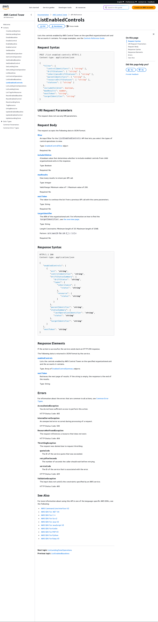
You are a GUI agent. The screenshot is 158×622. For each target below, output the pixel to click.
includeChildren (53, 88)
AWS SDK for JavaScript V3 (52, 525)
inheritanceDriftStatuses (61, 74)
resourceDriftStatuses (60, 80)
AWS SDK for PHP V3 (49, 532)
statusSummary (58, 310)
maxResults (50, 91)
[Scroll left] (27, 7)
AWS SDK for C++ (48, 515)
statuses (52, 82)
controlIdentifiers (58, 69)
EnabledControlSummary (62, 368)
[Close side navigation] (31, 15)
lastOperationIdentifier (68, 313)
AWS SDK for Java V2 (50, 522)
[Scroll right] (87, 7)
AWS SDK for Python (49, 535)
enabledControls (53, 266)
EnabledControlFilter (53, 146)
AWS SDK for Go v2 (49, 518)
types (57, 282)
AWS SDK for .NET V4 (50, 512)
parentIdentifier (60, 307)
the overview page (71, 219)
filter (47, 66)
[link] (76, 15)
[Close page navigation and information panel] (153, 34)
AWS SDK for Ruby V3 (50, 538)
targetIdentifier (53, 96)
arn (53, 271)
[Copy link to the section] (35, 47)
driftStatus (61, 279)
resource (62, 293)
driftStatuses (55, 71)
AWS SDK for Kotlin (49, 528)
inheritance (64, 285)
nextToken (49, 93)
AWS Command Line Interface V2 (55, 508)
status (65, 288)
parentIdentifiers (57, 77)
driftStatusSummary (61, 277)
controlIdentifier (61, 274)
